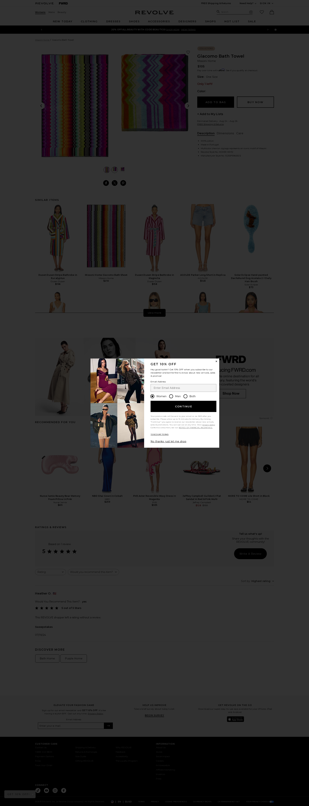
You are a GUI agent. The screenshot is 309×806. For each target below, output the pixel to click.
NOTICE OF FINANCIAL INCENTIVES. (195, 427)
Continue (183, 406)
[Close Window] (216, 361)
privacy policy (208, 425)
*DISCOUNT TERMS (160, 434)
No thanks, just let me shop (168, 441)
